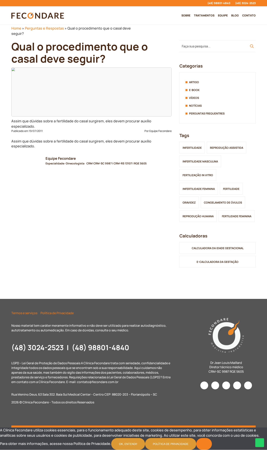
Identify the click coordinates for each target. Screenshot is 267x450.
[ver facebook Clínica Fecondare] (19, 3)
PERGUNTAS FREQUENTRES (207, 113)
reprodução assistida (226, 148)
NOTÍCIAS (195, 105)
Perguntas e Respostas (44, 28)
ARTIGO (194, 82)
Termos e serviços (24, 313)
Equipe (223, 15)
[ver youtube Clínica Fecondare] (26, 3)
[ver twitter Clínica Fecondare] (40, 3)
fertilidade (231, 189)
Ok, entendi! (128, 443)
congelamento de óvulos (223, 202)
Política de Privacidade (57, 313)
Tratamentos (204, 15)
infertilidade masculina (200, 161)
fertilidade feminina (236, 216)
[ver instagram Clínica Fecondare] (12, 3)
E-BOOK (194, 90)
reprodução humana (198, 216)
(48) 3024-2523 (245, 3)
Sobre (185, 15)
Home (16, 28)
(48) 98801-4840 (218, 3)
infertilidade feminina (199, 189)
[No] (204, 444)
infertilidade (192, 148)
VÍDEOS (194, 98)
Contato (249, 15)
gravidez (189, 202)
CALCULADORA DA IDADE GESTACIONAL (218, 248)
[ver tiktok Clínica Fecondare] (33, 3)
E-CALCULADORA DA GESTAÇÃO (217, 262)
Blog (235, 15)
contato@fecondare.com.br (97, 382)
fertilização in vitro (198, 175)
